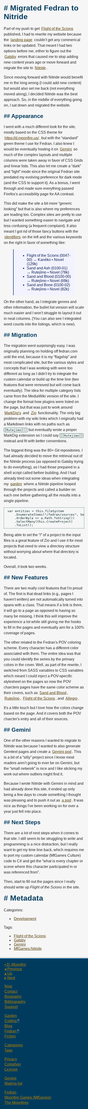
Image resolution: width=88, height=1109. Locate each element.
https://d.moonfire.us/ (21, 138)
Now (8, 986)
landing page (21, 40)
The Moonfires (16, 1103)
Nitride (40, 68)
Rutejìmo (11, 698)
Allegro (71, 698)
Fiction (10, 1036)
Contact (10, 991)
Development (25, 919)
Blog (8, 1026)
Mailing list (13, 1083)
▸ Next (9, 978)
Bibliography (15, 1002)
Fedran (10, 1031)
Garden (10, 1016)
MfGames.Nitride (28, 949)
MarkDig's (12, 413)
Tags (8, 1050)
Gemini (66, 149)
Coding (10, 1021)
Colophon (12, 1064)
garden (16, 484)
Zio (33, 413)
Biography (13, 996)
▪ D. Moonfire (15, 964)
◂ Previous (13, 969)
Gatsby (10, 57)
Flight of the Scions (57, 29)
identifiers (12, 237)
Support (11, 1007)
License (11, 1069)
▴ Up (8, 973)
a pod (66, 800)
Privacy (10, 1059)
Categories (13, 1045)
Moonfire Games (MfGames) (27, 1097)
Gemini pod (61, 752)
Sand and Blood (52, 693)
